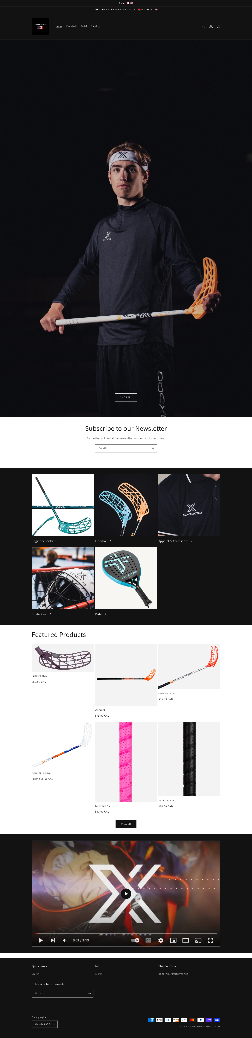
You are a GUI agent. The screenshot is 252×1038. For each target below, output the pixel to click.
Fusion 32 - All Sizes (41, 773)
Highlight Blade (39, 676)
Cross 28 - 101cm (166, 693)
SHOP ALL (126, 397)
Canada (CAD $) (43, 1024)
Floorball (101, 541)
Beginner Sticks (42, 541)
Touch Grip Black (167, 800)
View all (126, 824)
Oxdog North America (194, 1026)
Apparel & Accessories (173, 541)
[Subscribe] (153, 448)
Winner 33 (100, 710)
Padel (99, 614)
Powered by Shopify (212, 1026)
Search (35, 973)
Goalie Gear (40, 614)
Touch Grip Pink (103, 806)
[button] (203, 26)
